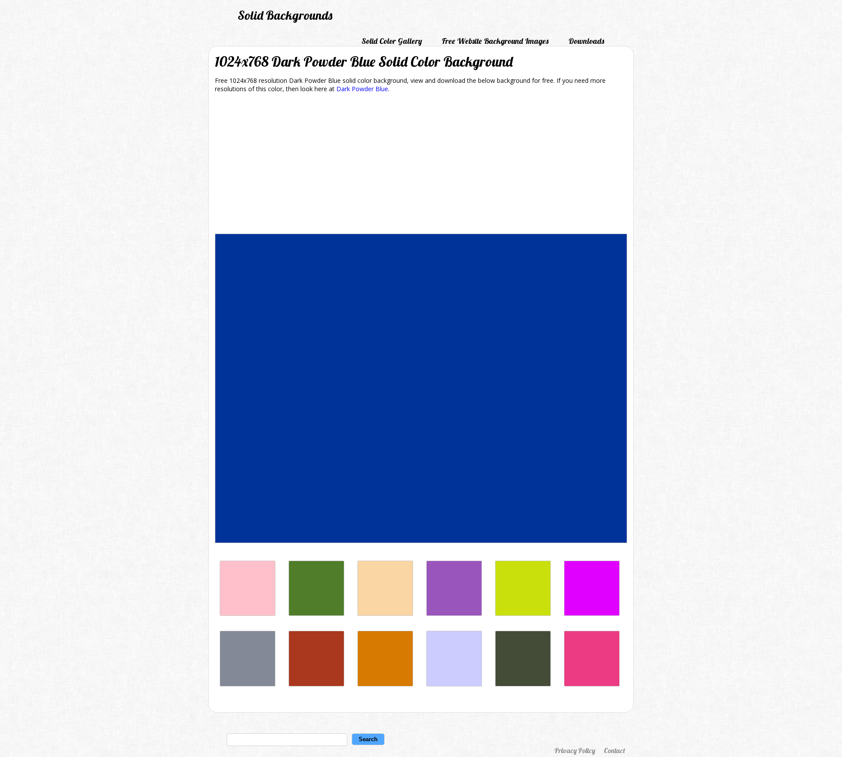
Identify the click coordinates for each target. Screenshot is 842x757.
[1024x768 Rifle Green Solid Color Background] (523, 684)
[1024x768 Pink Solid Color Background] (247, 613)
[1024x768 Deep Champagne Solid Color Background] (385, 613)
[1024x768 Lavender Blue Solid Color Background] (454, 684)
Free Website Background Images (495, 41)
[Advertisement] (421, 164)
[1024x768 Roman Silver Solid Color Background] (247, 684)
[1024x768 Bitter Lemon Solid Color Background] (523, 613)
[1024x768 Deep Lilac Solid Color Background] (454, 613)
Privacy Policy (574, 750)
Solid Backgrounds (285, 15)
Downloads (586, 41)
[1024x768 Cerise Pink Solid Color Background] (592, 684)
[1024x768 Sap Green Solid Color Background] (316, 613)
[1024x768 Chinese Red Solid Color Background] (316, 684)
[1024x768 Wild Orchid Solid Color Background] (385, 684)
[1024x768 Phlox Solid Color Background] (592, 613)
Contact (614, 750)
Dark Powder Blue (362, 89)
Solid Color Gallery (391, 41)
